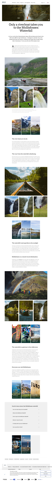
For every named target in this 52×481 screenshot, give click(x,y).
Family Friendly (35, 459)
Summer (30, 459)
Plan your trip (33, 2)
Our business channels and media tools (39, 466)
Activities (6, 459)
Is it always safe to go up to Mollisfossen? (20, 423)
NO (48, 2)
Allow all (46, 471)
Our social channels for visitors (25, 466)
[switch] (22, 479)
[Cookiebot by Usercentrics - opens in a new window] (5, 479)
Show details (39, 479)
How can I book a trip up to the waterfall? (20, 409)
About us (9, 466)
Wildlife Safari (16, 459)
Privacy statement (16, 466)
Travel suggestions (27, 2)
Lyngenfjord (22, 459)
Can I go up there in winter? (18, 427)
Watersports (11, 459)
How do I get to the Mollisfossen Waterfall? (20, 416)
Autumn (26, 459)
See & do (18, 2)
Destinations (14, 2)
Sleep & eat (22, 2)
